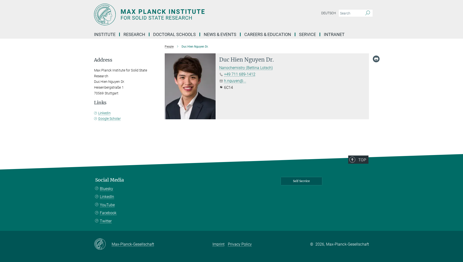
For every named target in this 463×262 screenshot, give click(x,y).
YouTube (107, 205)
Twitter (106, 221)
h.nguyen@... (235, 80)
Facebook (108, 213)
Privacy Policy (240, 244)
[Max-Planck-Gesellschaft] (103, 244)
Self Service (301, 181)
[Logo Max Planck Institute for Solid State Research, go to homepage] (184, 14)
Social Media (109, 180)
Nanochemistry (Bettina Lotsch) (246, 67)
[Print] (376, 59)
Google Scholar (109, 118)
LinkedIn (104, 113)
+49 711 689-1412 (239, 74)
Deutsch (328, 13)
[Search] (368, 13)
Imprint (218, 244)
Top (362, 159)
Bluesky (106, 188)
